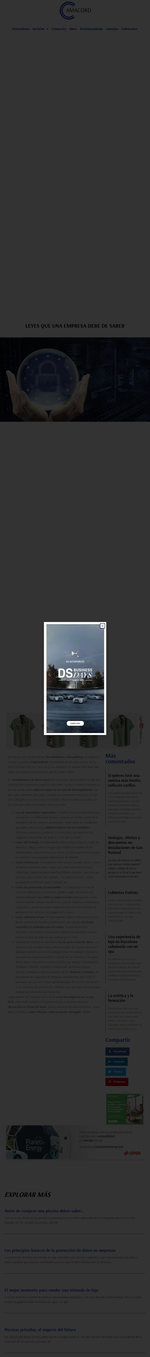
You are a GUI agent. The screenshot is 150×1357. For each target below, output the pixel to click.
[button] (102, 626)
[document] (75, 678)
